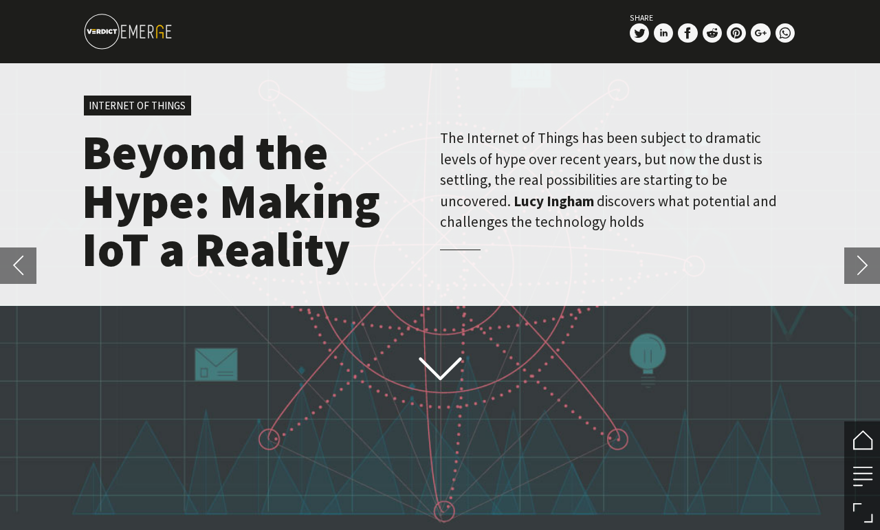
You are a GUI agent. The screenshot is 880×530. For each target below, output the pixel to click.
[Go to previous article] (18, 265)
